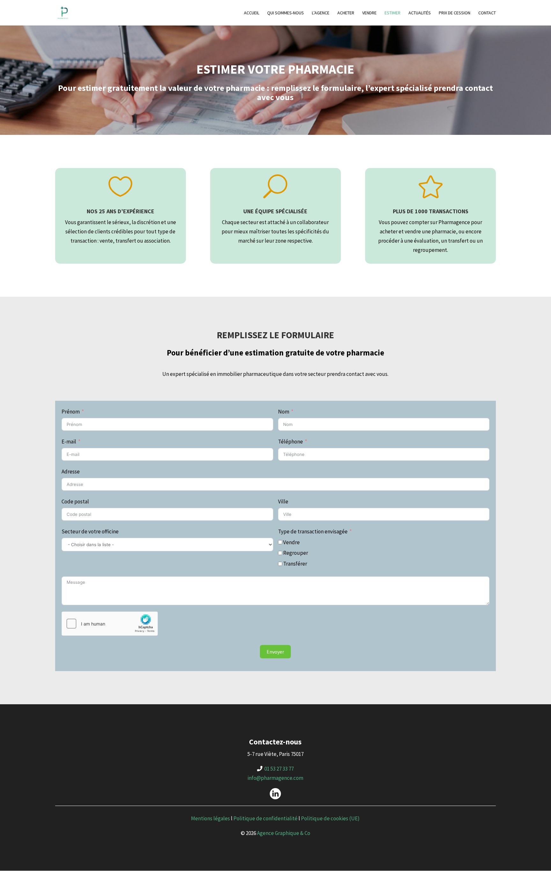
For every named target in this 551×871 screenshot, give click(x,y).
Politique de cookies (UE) (330, 818)
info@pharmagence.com (275, 777)
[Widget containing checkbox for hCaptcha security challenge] (110, 623)
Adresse (71, 471)
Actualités (419, 13)
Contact (487, 13)
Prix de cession (454, 13)
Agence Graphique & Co (283, 833)
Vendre (369, 13)
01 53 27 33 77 (279, 768)
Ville (283, 501)
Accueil (251, 13)
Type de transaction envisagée (313, 531)
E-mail (69, 441)
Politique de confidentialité (265, 818)
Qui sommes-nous (285, 13)
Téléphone (290, 441)
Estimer (392, 13)
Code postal (75, 501)
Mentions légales (210, 818)
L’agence (320, 13)
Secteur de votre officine (90, 531)
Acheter (345, 13)
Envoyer (275, 651)
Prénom (71, 411)
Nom (283, 411)
